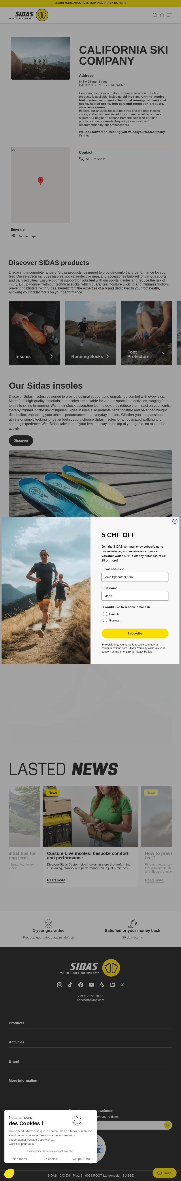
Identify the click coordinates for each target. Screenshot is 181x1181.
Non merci (20, 1158)
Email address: (113, 569)
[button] (9, 1173)
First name (109, 588)
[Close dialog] (175, 521)
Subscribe (135, 633)
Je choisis (51, 1158)
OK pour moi (81, 1158)
